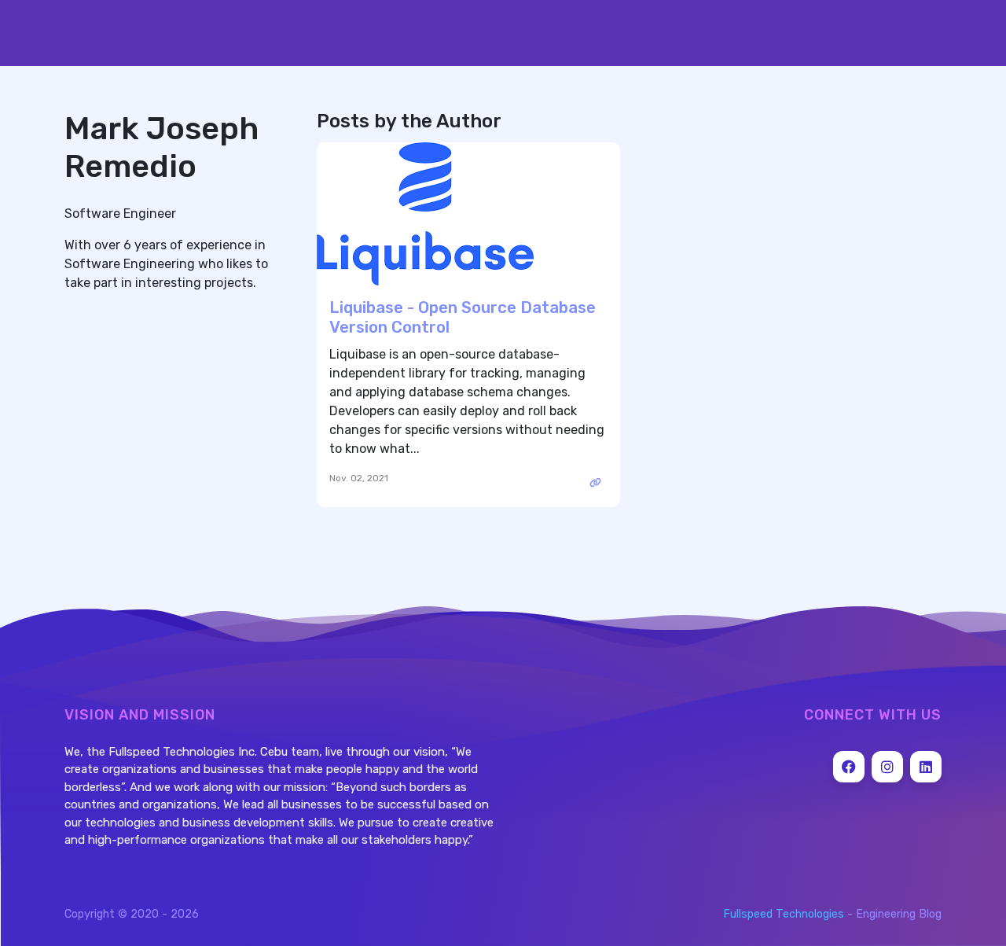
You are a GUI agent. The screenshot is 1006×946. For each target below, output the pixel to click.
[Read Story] (596, 483)
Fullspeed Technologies (783, 914)
